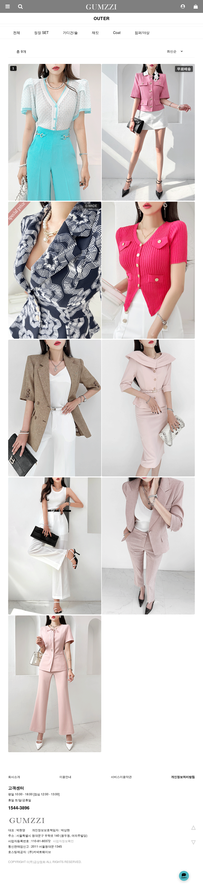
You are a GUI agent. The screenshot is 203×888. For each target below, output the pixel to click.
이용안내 (65, 777)
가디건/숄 (70, 32)
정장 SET (41, 32)
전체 (16, 32)
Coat (117, 32)
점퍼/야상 (142, 32)
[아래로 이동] (193, 841)
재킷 (95, 32)
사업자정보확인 (63, 841)
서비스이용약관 (121, 777)
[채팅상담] (184, 875)
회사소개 (14, 777)
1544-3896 (18, 808)
